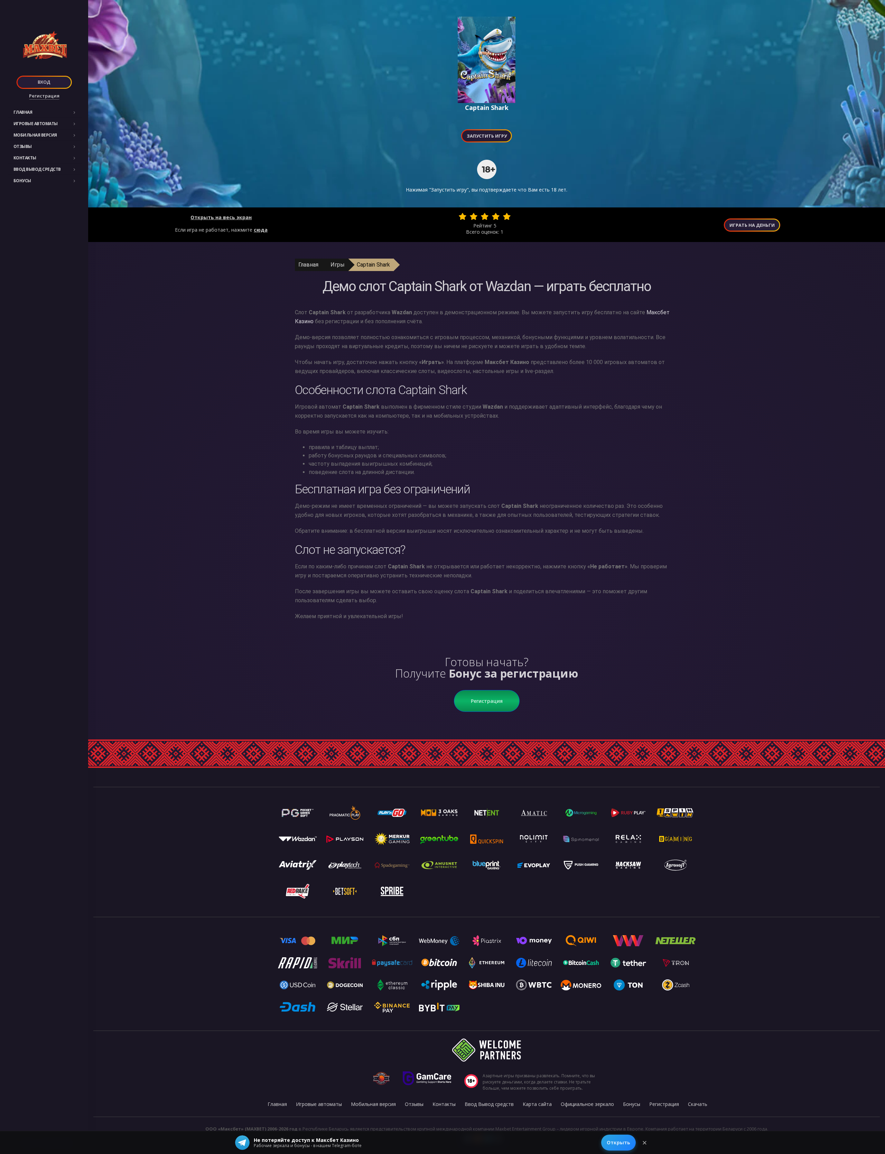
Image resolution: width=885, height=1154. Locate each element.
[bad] (462, 216)
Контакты (24, 158)
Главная (22, 112)
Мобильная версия (35, 135)
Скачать (697, 1104)
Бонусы (22, 181)
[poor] (473, 216)
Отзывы (22, 146)
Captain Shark (373, 264)
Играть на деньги (752, 225)
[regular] (484, 216)
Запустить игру (487, 136)
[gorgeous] (507, 216)
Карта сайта (537, 1104)
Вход (44, 82)
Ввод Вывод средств (37, 169)
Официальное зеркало (587, 1104)
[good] (496, 216)
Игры (337, 264)
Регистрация (44, 96)
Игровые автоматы (35, 124)
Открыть (618, 1142)
